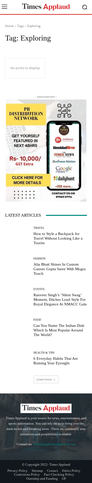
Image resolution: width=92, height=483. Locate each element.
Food (37, 319)
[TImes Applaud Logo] (46, 7)
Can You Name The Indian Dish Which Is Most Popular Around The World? (58, 330)
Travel (38, 228)
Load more (44, 379)
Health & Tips (43, 352)
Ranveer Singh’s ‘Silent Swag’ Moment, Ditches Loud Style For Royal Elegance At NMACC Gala (60, 299)
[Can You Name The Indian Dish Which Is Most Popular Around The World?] (17, 327)
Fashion (39, 258)
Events (38, 289)
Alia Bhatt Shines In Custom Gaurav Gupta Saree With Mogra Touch (59, 269)
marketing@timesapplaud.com (54, 444)
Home (9, 26)
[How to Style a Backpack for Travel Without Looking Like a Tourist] (17, 236)
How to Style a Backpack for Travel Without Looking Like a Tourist (58, 238)
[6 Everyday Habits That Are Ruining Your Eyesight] (17, 358)
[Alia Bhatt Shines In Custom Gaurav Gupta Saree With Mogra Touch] (17, 266)
